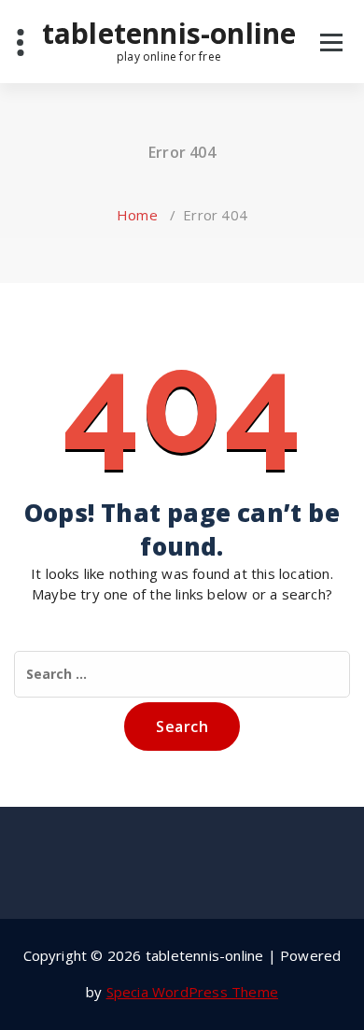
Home (137, 214)
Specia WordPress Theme (192, 991)
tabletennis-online (169, 40)
